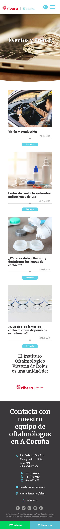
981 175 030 (32, 476)
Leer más (30, 144)
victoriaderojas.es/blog (32, 493)
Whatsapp (32, 500)
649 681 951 (32, 480)
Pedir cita (46, 525)
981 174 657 (32, 473)
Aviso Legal (19, 517)
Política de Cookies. (47, 517)
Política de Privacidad (31, 517)
